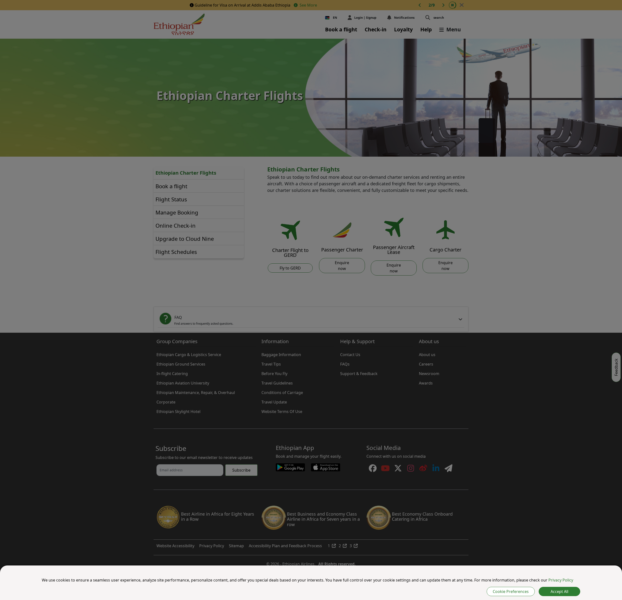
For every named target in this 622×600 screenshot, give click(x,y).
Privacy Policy (560, 580)
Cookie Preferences (511, 591)
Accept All (559, 591)
